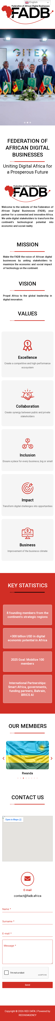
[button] (3, 77)
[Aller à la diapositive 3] (23, 778)
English (33, 2)
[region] (27, 77)
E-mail (28, 890)
